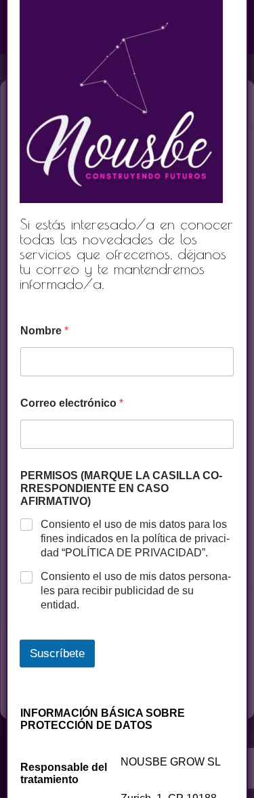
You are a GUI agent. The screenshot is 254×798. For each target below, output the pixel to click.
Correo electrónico (71, 403)
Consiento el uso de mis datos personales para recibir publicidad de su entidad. (136, 591)
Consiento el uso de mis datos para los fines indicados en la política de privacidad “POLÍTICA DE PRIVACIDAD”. (135, 538)
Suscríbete (57, 653)
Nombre (44, 330)
